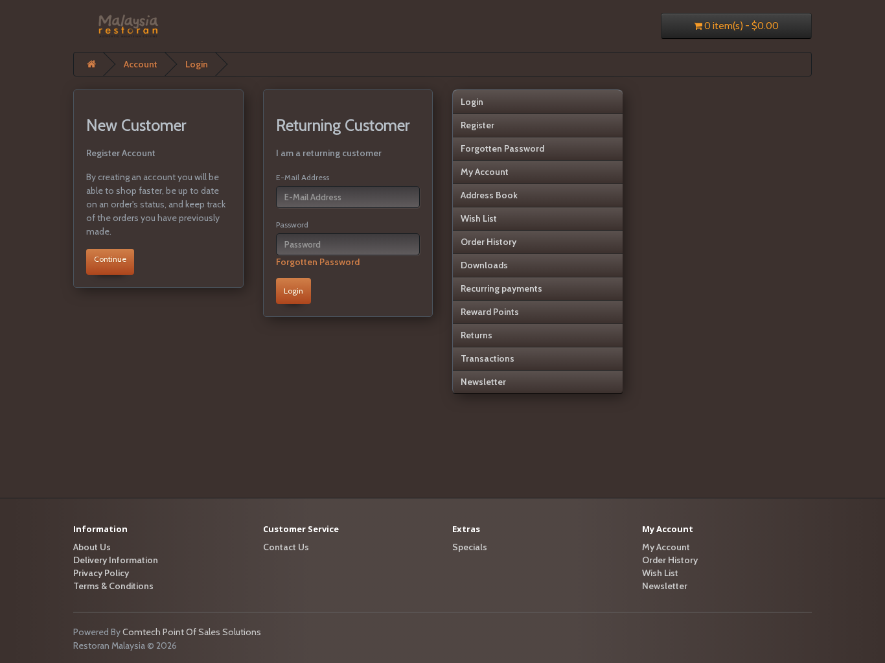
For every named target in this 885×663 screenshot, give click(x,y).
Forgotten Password (318, 262)
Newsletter (483, 382)
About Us (92, 547)
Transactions (487, 358)
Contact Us (286, 547)
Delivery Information (115, 560)
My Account (485, 172)
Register (477, 125)
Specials (469, 547)
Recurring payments (501, 288)
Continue (110, 259)
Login (196, 64)
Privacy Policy (101, 573)
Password (292, 224)
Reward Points (490, 312)
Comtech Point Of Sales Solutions (191, 632)
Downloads (484, 265)
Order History (488, 242)
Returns (476, 335)
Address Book (489, 195)
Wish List (479, 218)
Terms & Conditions (113, 586)
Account (140, 64)
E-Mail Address (302, 177)
